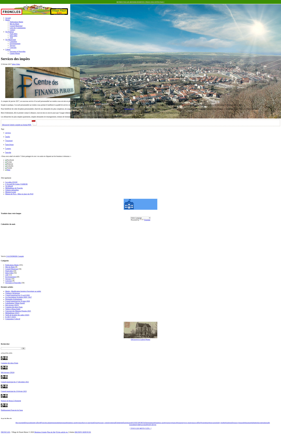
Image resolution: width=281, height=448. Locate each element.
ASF (11, 38)
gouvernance (172, 423)
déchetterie (118, 423)
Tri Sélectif (9, 186)
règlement (147, 423)
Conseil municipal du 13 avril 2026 (17, 295)
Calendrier (13, 42)
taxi (81, 423)
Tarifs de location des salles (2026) (17, 315)
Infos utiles (13, 36)
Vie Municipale (10, 40)
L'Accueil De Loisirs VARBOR (16, 184)
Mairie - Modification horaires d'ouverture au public (23, 291)
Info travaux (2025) (12, 305)
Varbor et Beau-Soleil (12, 309)
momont (55, 423)
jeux (99, 423)
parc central (105, 423)
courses (214, 423)
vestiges (111, 423)
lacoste (260, 423)
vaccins (143, 425)
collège (198, 423)
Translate (147, 220)
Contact (12, 30)
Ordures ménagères (12, 190)
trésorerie (125, 423)
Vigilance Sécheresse (12, 293)
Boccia (18, 423)
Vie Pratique (9, 32)
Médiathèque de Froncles (14, 188)
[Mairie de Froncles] (140, 209)
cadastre (49, 423)
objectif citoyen (151, 425)
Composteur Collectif (12, 319)
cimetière (23, 423)
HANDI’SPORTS (137, 423)
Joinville (8, 152)
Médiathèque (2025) (12, 313)
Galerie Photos (15, 53)
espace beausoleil (239, 423)
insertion (209, 423)
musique (248, 423)
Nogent (203, 423)
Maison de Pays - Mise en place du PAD (19, 194)
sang (129, 423)
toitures (60, 423)
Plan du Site (51, 432)
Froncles (44, 423)
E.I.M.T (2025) (10, 317)
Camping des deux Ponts (14, 307)
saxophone (30, 423)
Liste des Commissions (18, 28)
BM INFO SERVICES (83, 432)
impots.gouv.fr (129, 109)
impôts (7, 137)
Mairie (7, 20)
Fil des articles (61, 432)
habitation (254, 423)
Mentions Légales (40, 432)
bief (224, 423)
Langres (8, 149)
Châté (138, 425)
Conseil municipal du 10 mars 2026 (17, 301)
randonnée (229, 423)
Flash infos (9, 271)
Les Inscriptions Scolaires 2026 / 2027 (18, 297)
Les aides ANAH (11, 182)
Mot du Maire (14, 24)
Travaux (12, 46)
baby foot (220, 423)
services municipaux (189, 423)
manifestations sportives (71, 423)
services (8, 133)
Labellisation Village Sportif (15, 303)
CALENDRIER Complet (15, 256)
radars (265, 423)
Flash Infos (13, 34)
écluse (96, 423)
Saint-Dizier (9, 145)
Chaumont (9, 141)
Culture (7, 49)
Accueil (8, 18)
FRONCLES (5, 432)
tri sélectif (37, 423)
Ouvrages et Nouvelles (17, 51)
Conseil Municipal (16, 26)
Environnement (15, 44)
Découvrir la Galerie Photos (140, 339)
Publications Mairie (16, 22)
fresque (179, 423)
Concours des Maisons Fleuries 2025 (18, 311)
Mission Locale (10, 192)
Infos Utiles (16, 64)
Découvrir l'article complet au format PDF (17, 125)
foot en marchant (88, 423)
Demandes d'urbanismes (13, 299)
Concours (13, 47)
